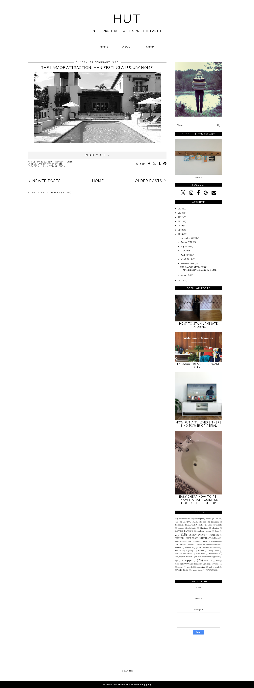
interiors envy (190, 547)
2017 (180, 280)
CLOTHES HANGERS (184, 531)
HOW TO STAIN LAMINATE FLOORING (198, 325)
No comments (64, 162)
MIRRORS (188, 557)
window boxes (197, 570)
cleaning (215, 528)
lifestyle (178, 550)
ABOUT (127, 46)
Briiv (210, 525)
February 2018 (187, 263)
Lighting (189, 551)
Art (216, 518)
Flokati (217, 538)
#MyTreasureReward (182, 519)
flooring (178, 541)
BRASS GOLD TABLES (195, 525)
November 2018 (188, 238)
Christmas (204, 528)
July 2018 (185, 246)
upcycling (201, 567)
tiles (207, 564)
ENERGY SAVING (197, 535)
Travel (214, 564)
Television (198, 564)
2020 (180, 225)
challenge (192, 528)
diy (177, 534)
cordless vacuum (204, 531)
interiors (178, 547)
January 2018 (187, 275)
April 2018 (186, 255)
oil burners (199, 557)
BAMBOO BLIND (190, 522)
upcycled (190, 567)
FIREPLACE (206, 538)
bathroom (215, 522)
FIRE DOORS (192, 538)
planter (216, 557)
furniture (187, 541)
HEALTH (181, 544)
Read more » (97, 155)
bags (176, 522)
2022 (180, 217)
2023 (180, 213)
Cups (217, 531)
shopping (188, 560)
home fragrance (203, 544)
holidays (191, 544)
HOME (104, 46)
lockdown (178, 554)
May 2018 (185, 250)
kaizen (201, 547)
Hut (127, 19)
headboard (218, 541)
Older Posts (148, 181)
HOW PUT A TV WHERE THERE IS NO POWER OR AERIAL (198, 424)
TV (221, 564)
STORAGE (186, 564)
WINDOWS (210, 570)
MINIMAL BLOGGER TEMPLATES (121, 684)
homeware (216, 544)
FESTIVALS (179, 538)
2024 (180, 208)
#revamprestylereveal (202, 519)
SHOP (150, 46)
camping (181, 528)
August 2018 (186, 242)
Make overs (200, 554)
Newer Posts (46, 181)
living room (214, 551)
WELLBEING (182, 570)
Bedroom (178, 525)
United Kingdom (55, 166)
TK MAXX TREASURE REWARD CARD (198, 365)
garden (197, 541)
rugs (176, 561)
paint (209, 557)
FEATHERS (214, 535)
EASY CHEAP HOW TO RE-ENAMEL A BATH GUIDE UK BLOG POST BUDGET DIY (198, 500)
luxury (189, 554)
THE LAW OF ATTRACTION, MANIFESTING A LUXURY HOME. (97, 67)
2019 (180, 230)
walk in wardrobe (215, 567)
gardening (207, 541)
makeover (213, 553)
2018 (180, 234)
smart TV (208, 561)
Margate (178, 557)
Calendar (219, 525)
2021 (180, 221)
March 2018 (186, 259)
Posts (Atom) (61, 192)
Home (98, 181)
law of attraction (50, 164)
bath (204, 522)
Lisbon (201, 551)
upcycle (180, 567)
